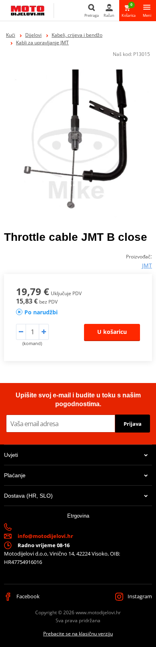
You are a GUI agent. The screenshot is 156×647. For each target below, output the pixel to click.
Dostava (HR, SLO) (28, 495)
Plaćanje (15, 475)
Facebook (27, 596)
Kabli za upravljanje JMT (42, 42)
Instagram (139, 596)
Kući (10, 35)
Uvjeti (11, 455)
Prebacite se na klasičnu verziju (78, 633)
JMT (147, 265)
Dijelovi (33, 35)
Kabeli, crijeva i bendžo (77, 35)
